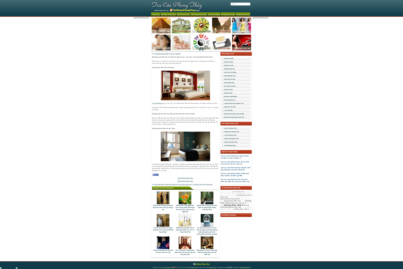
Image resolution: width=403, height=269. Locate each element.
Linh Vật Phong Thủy (231, 142)
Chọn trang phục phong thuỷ (234, 103)
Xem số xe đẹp (228, 62)
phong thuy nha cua (237, 203)
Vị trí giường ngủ (157, 103)
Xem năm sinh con (230, 75)
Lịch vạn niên (228, 110)
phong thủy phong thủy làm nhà (228, 195)
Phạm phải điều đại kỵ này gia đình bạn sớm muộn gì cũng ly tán (163, 207)
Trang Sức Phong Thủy (231, 131)
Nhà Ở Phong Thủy (183, 14)
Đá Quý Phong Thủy (230, 128)
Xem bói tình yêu (229, 69)
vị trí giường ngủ (197, 184)
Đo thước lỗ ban (229, 86)
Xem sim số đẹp (229, 58)
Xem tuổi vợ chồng (230, 72)
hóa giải (243, 201)
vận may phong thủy (228, 209)
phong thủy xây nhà (232, 207)
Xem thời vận (228, 93)
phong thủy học (245, 197)
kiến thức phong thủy (225, 192)
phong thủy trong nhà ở (230, 199)
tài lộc (249, 193)
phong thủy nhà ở (233, 205)
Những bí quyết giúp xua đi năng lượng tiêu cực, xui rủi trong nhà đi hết (185, 230)
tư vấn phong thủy (229, 211)
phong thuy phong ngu (185, 184)
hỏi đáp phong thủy (243, 193)
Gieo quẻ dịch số (229, 100)
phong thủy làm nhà (232, 201)
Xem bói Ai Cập (228, 65)
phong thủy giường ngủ (171, 184)
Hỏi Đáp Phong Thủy (243, 14)
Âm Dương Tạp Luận (228, 14)
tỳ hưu (243, 207)
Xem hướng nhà (229, 82)
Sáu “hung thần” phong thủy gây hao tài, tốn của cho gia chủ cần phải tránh (185, 252)
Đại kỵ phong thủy (207, 184)
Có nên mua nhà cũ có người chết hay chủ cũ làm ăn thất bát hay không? (163, 230)
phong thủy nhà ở (241, 209)
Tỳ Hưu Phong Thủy (230, 135)
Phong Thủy (156, 14)
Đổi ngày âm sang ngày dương (234, 113)
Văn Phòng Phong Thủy (199, 14)
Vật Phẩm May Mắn (230, 145)
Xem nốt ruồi (228, 89)
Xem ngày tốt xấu (230, 107)
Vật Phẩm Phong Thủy (168, 14)
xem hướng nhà (238, 192)
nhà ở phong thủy (159, 184)
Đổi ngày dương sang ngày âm (234, 117)
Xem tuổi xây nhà (229, 79)
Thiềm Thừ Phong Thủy (231, 138)
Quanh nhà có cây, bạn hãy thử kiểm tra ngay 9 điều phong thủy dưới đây (207, 207)
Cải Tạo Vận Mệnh (214, 14)
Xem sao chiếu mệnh (230, 96)
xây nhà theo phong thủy (234, 197)
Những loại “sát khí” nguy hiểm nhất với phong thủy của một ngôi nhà (207, 252)
